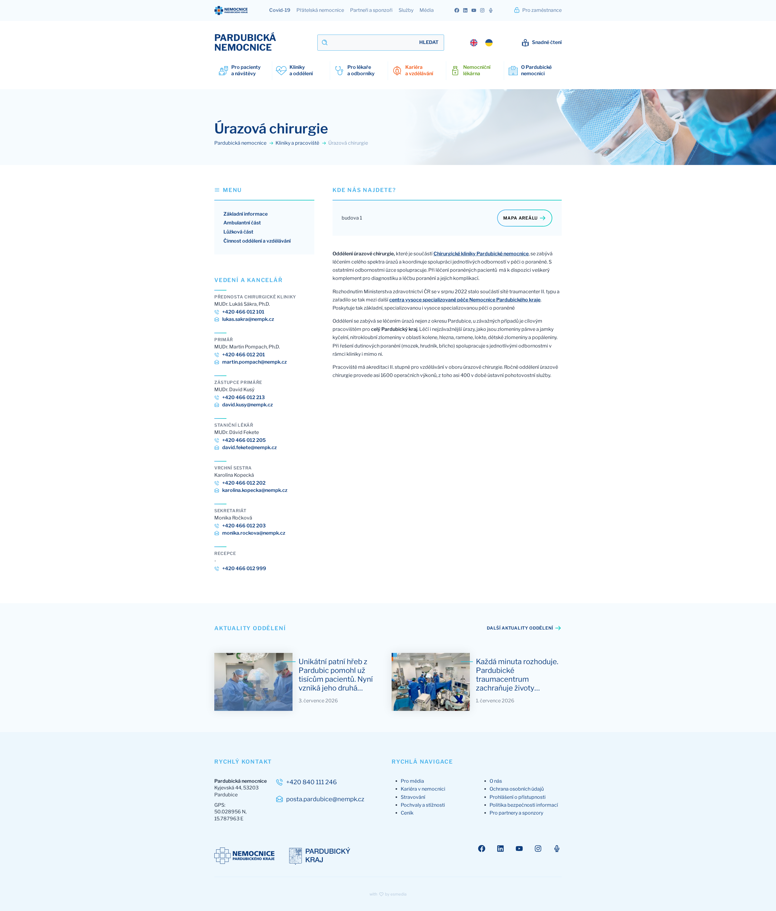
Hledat (429, 42)
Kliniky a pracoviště (298, 143)
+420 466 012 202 (244, 483)
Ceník (407, 813)
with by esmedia (388, 894)
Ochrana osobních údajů (517, 789)
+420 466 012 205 (244, 440)
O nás (496, 781)
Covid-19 (279, 10)
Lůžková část (238, 232)
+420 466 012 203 (244, 526)
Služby (406, 10)
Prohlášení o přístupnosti (518, 797)
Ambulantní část (242, 223)
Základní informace (245, 214)
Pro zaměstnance (541, 10)
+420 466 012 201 (243, 355)
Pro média (412, 781)
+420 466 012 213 (243, 397)
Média (427, 10)
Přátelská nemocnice (320, 10)
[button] (264, 193)
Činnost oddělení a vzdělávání (257, 241)
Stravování (413, 797)
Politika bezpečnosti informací (524, 805)
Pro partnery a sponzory (516, 813)
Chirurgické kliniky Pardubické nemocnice (481, 254)
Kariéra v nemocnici (423, 789)
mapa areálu (520, 217)
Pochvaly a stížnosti (423, 805)
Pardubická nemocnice (240, 143)
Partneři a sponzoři (371, 10)
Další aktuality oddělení (520, 627)
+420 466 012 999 (244, 568)
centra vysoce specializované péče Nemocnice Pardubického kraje (464, 300)
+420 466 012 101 (243, 312)
